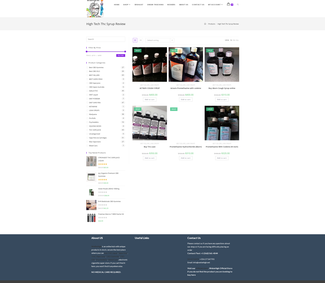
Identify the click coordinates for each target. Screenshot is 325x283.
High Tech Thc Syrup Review (228, 24)
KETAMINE (93, 106)
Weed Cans (93, 145)
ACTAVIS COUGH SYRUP (150, 88)
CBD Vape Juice (94, 83)
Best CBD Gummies (96, 67)
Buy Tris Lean (150, 146)
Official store (202, 268)
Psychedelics (94, 122)
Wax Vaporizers (95, 142)
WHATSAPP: (193, 259)
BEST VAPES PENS (95, 79)
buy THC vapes (111, 253)
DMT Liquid (93, 95)
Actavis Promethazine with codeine (185, 88)
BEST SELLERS (144, 85)
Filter (121, 55)
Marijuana (93, 114)
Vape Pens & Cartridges (98, 138)
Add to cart (150, 99)
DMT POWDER (94, 99)
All (237, 40)
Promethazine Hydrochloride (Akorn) (186, 146)
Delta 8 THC (93, 91)
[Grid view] (135, 40)
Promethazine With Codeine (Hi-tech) (222, 146)
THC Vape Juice (98, 256)
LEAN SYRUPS (154, 85)
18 (231, 40)
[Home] (205, 24)
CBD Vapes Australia (96, 87)
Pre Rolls (92, 118)
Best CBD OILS (94, 71)
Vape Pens (122, 253)
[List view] (141, 40)
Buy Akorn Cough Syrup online (222, 88)
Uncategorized (94, 134)
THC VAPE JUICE (95, 130)
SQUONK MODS (95, 126)
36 (234, 40)
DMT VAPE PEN (95, 102)
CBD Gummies (112, 256)
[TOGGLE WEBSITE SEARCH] (238, 4)
